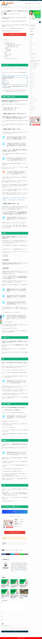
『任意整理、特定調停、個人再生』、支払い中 (13, 45)
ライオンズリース (32, 107)
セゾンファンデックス (33, 76)
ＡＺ (30, 55)
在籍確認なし (32, 31)
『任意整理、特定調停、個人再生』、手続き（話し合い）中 (14, 44)
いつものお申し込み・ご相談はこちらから (11, 58)
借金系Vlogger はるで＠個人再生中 (6, 568)
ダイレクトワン (32, 80)
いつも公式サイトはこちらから (14, 34)
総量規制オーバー (7, 55)
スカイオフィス (32, 73)
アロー (31, 45)
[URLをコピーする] (26, 554)
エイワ (31, 50)
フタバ (31, 93)
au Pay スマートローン (33, 57)
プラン (31, 95)
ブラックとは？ (7, 42)
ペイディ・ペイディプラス (33, 100)
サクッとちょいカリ (32, 68)
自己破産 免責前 (9, 49)
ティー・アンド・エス (33, 83)
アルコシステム (32, 43)
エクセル (31, 52)
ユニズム (31, 105)
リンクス (31, 110)
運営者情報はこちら (19, 570)
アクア (31, 40)
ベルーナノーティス (32, 102)
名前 (1, 612)
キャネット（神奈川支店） (33, 66)
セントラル (31, 78)
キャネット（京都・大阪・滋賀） (34, 63)
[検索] (40, 0)
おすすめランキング (32, 29)
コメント (2, 601)
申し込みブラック (7, 51)
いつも (31, 47)
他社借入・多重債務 (8, 54)
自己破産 (6, 48)
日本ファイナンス (32, 85)
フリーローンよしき (32, 98)
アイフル (31, 38)
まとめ (6, 57)
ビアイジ (31, 88)
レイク (31, 112)
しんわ (31, 71)
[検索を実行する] (40, 22)
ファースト (31, 90)
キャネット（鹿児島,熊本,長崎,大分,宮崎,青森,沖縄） (35, 61)
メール (2, 616)
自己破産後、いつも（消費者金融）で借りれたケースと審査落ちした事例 (14, 199)
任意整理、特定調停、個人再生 (9, 43)
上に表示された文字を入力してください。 (6, 625)
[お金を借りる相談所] (7, 4)
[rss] (39, 0)
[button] (3, 554)
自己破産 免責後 (9, 50)
